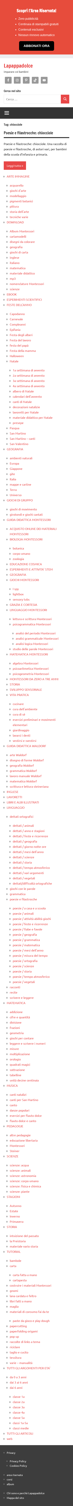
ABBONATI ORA (37, 46)
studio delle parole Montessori (33, 649)
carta (13, 1266)
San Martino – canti (22, 438)
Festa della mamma (23, 350)
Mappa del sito (15, 1497)
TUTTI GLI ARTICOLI (20, 1433)
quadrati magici (20, 1064)
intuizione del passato (24, 1236)
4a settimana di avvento (29, 386)
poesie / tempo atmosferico (31, 976)
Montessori (17, 1145)
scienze (15, 289)
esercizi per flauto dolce (26, 1115)
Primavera (16, 1221)
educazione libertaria (24, 1140)
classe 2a (19, 1402)
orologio (15, 1059)
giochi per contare (22, 1038)
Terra (13, 489)
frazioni (15, 1027)
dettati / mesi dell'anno (28, 852)
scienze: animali (20, 1170)
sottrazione (17, 1070)
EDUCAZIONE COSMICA (26, 564)
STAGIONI (13, 1196)
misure (14, 1048)
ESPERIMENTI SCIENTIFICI (24, 299)
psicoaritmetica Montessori (31, 668)
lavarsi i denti (21, 735)
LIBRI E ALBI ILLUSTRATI (23, 802)
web (9, 1438)
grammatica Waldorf (23, 770)
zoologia (18, 559)
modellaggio (18, 196)
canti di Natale (22, 402)
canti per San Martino (24, 1100)
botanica (18, 548)
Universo (16, 495)
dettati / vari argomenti (28, 873)
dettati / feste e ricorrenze (30, 836)
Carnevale (16, 319)
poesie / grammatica (26, 940)
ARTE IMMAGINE (18, 176)
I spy (16, 589)
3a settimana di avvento (29, 380)
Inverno (15, 1216)
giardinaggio (21, 730)
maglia (14, 1306)
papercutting (18, 1326)
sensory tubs (21, 599)
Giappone (16, 468)
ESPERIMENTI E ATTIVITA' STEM (31, 569)
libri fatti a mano (21, 1301)
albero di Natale (23, 391)
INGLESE (12, 791)
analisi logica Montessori (32, 643)
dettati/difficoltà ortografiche (32, 883)
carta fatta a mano (25, 1275)
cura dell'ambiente (25, 709)
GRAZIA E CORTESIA (23, 604)
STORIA (15, 684)
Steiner (14, 1151)
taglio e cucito (19, 1352)
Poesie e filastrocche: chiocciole (28, 133)
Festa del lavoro (20, 340)
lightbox (18, 594)
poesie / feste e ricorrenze (30, 924)
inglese (14, 257)
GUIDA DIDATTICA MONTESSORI (29, 519)
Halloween (17, 356)
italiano (14, 262)
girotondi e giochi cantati (26, 514)
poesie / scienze (23, 966)
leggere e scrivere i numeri (27, 1043)
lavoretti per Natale (26, 412)
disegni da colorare (22, 241)
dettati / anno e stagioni (29, 831)
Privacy (11, 1452)
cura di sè (19, 714)
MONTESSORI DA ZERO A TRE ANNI (34, 679)
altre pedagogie (20, 1135)
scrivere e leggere (22, 997)
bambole (15, 1260)
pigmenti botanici (21, 201)
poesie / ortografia (25, 961)
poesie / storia (22, 971)
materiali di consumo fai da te (29, 1311)
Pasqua (14, 428)
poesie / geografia (25, 934)
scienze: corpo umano (24, 1181)
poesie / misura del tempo (30, 955)
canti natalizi (18, 1094)
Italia (13, 479)
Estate (14, 1211)
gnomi (14, 1290)
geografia (16, 247)
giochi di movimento (23, 509)
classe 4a (19, 1412)
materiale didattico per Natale (33, 417)
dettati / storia (22, 862)
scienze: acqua (19, 1165)
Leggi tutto (14, 165)
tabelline (15, 1075)
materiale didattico (22, 273)
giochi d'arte (18, 190)
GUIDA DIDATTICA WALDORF (26, 746)
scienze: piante (20, 1191)
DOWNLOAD (15, 222)
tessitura (15, 1357)
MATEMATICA (16, 1003)
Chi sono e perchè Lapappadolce (26, 1493)
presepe (18, 423)
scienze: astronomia (23, 1175)
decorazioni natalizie (26, 407)
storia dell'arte (19, 211)
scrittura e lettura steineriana (29, 786)
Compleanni (18, 324)
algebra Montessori (25, 663)
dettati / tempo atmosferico (31, 867)
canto (13, 1105)
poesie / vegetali (24, 982)
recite (13, 992)
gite (12, 474)
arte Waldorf (18, 755)
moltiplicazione (20, 1054)
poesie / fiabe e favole (27, 929)
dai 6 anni (16, 1387)
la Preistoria (18, 1241)
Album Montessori (22, 231)
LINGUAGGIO (16, 807)
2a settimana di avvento (29, 375)
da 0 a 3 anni (18, 1377)
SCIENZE (12, 1156)
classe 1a (19, 1396)
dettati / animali (23, 825)
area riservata (15, 1475)
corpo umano (21, 553)
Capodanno (17, 314)
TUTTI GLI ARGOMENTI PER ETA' (28, 1368)
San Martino (18, 433)
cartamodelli (18, 236)
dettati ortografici (21, 816)
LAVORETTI (14, 797)
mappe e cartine (20, 484)
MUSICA (12, 1085)
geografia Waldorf (22, 765)
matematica (17, 268)
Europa (14, 463)
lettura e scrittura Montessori (32, 619)
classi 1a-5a (20, 1423)
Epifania (15, 329)
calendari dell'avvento (27, 396)
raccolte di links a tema (25, 1342)
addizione (16, 1012)
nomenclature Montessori (27, 284)
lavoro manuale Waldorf (26, 776)
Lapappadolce (18, 65)
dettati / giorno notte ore (29, 846)
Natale (14, 361)
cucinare (18, 704)
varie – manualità (21, 1363)
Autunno (15, 1206)
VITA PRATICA (19, 695)
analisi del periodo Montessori (36, 633)
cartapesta (20, 1280)
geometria (17, 1033)
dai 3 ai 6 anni (19, 1382)
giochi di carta (19, 252)
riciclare (15, 1347)
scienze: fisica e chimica (25, 1186)
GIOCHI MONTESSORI (24, 580)
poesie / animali (23, 913)
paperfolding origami (24, 1331)
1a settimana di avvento (29, 370)
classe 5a (19, 1417)
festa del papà (19, 345)
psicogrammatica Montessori (32, 624)
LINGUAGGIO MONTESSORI (28, 610)
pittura (14, 206)
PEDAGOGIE (15, 1126)
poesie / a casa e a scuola (29, 908)
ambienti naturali (21, 458)
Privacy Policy (18, 1461)
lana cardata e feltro (23, 1296)
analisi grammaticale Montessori (37, 638)
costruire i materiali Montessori (30, 1285)
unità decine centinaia (24, 1080)
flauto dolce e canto (23, 1121)
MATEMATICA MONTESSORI (29, 654)
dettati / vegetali (24, 878)
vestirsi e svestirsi (24, 740)
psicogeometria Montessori (31, 674)
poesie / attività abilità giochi (32, 918)
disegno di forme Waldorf (27, 760)
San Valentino (19, 444)
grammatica (17, 894)
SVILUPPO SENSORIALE (26, 689)
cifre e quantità (20, 1017)
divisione (16, 1022)
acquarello (16, 185)
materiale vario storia (24, 1246)
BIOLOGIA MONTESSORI (26, 539)
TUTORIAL (14, 1251)
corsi (9, 1479)
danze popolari (19, 1110)
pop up (14, 1336)
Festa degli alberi (21, 335)
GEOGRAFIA (15, 449)
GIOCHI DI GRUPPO (20, 500)
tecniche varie (19, 217)
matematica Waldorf (23, 781)
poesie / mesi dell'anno (28, 950)
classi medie (21, 1428)
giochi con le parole (22, 888)
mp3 (13, 278)
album (10, 1484)
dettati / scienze (23, 857)
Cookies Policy (18, 1465)
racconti (15, 987)
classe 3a (19, 1407)
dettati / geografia (25, 841)
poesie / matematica (26, 945)
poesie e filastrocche (23, 899)
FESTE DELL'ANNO (19, 305)
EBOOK (12, 294)
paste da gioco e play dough (31, 1320)
